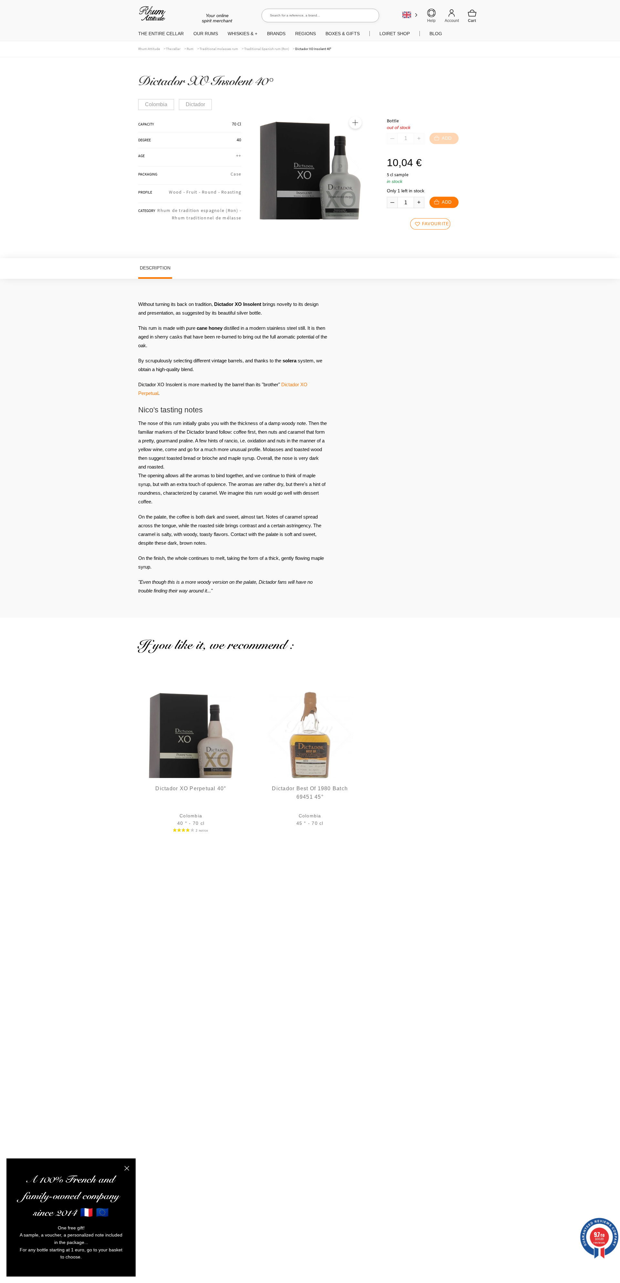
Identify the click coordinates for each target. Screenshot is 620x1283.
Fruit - (194, 192)
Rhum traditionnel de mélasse (206, 218)
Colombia (156, 104)
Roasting (231, 192)
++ (239, 155)
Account (452, 20)
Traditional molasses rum (219, 48)
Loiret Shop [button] (394, 33)
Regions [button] (305, 33)
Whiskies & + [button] (242, 33)
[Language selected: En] (410, 15)
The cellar (173, 48)
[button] (355, 122)
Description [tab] (155, 267)
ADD (446, 202)
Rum (190, 48)
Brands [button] (276, 33)
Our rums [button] (205, 33)
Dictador (195, 104)
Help (431, 20)
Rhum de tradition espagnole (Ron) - (199, 210)
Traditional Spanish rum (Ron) (266, 48)
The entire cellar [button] (161, 33)
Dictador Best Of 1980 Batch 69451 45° (310, 793)
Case (236, 174)
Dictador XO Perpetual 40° (190, 788)
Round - (211, 192)
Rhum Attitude (151, 15)
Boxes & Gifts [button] (343, 33)
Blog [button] (435, 33)
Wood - (177, 192)
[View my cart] (472, 16)
